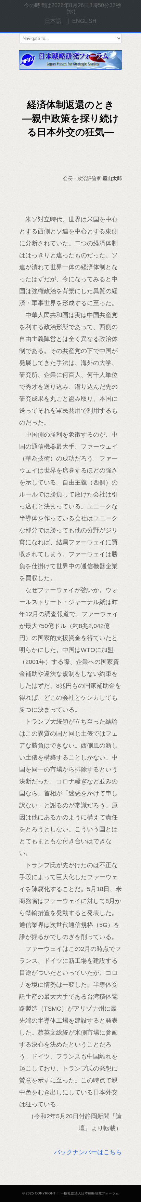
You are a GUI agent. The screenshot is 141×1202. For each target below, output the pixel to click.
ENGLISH (84, 21)
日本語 (53, 21)
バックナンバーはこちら (88, 1152)
